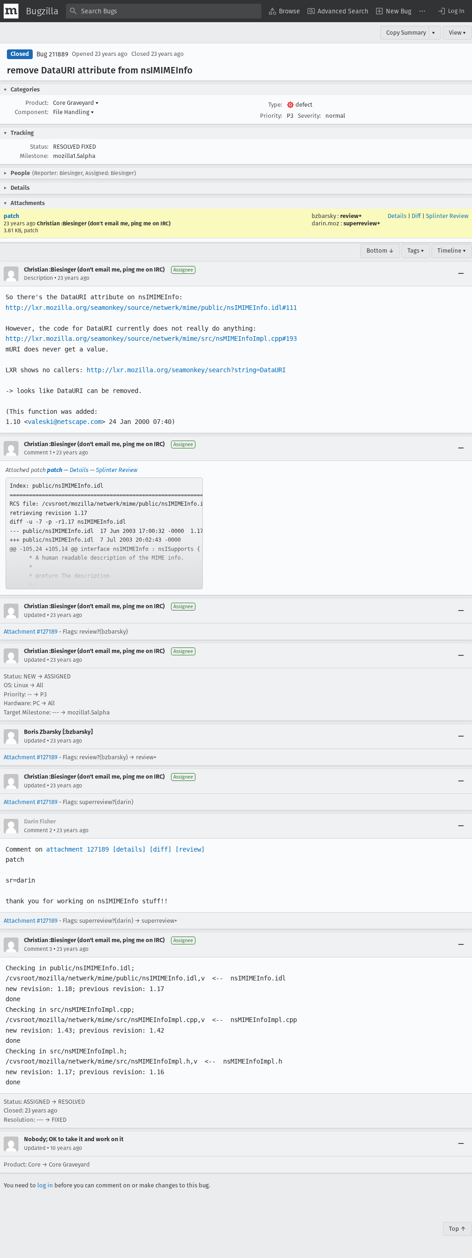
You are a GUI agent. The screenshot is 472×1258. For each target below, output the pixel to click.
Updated (35, 615)
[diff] (160, 849)
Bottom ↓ (380, 250)
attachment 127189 (77, 849)
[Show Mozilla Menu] (11, 11)
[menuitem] (284, 11)
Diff (416, 215)
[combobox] (163, 11)
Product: (36, 102)
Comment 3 (38, 949)
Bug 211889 (52, 54)
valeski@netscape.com (64, 421)
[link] (104, 533)
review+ (351, 215)
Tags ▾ (415, 250)
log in (45, 1185)
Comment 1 (38, 452)
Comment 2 (38, 830)
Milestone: (34, 155)
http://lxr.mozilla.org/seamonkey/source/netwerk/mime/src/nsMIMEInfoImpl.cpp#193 (151, 338)
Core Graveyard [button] (76, 102)
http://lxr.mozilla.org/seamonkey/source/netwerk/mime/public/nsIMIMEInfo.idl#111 (151, 307)
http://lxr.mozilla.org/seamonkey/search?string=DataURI (186, 370)
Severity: (309, 115)
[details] (129, 849)
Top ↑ (457, 1228)
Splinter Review (447, 215)
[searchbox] (163, 11)
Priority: (271, 115)
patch (11, 215)
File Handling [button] (73, 112)
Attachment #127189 (31, 631)
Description (38, 278)
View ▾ (457, 32)
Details (397, 215)
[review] (190, 849)
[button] (450, 11)
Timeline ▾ (451, 250)
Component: (31, 112)
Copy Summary (406, 32)
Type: (275, 104)
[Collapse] (461, 273)
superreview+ (361, 223)
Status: (39, 146)
